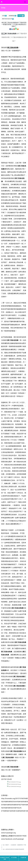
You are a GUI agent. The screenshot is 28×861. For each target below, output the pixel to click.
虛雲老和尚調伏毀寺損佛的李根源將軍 (15, 849)
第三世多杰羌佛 (10, 33)
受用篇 (20, 15)
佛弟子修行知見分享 (7, 18)
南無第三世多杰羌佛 (5, 858)
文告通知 (14, 857)
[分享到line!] (16, 29)
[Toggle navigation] (25, 2)
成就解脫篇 (12, 15)
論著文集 (23, 857)
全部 (4, 15)
